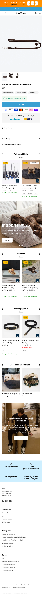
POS (12, 593)
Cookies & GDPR (6, 587)
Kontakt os (16, 584)
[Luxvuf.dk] (21, 13)
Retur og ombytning (6, 584)
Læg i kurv (21, 104)
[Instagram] (6, 501)
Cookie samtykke (7, 546)
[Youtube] (10, 501)
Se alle (21, 157)
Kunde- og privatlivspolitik (19, 587)
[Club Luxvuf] (35, 13)
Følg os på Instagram (8, 564)
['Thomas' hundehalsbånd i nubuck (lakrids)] (11, 326)
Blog (3, 558)
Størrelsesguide (7, 519)
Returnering (5, 513)
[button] (20, 245)
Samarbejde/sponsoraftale (10, 561)
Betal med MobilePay (8, 534)
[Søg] (6, 13)
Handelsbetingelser (8, 543)
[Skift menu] (2, 13)
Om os (33, 584)
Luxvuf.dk (8, 593)
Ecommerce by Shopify (21, 593)
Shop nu (7, 240)
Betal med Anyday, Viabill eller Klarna (13, 537)
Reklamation (6, 522)
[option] (21, 44)
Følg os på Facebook (8, 567)
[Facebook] (3, 501)
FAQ (3, 516)
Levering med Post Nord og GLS (12, 540)
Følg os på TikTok (7, 570)
